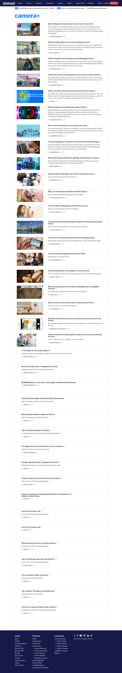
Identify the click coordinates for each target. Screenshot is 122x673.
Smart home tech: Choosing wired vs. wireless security (74, 75)
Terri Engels (54, 309)
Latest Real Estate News (40, 667)
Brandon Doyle (55, 85)
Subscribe (114, 3)
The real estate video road (35, 575)
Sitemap (17, 653)
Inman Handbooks (38, 660)
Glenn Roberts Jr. (30, 372)
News (20, 3)
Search (100, 3)
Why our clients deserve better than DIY (67, 191)
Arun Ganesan (55, 212)
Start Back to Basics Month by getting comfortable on (73, 158)
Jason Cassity (55, 230)
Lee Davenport (55, 260)
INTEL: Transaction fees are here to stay (73, 8)
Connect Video (37, 663)
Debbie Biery (54, 152)
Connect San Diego (41, 651)
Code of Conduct (20, 660)
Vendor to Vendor (62, 648)
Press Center (19, 655)
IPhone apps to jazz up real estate (39, 543)
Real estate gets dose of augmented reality (39, 366)
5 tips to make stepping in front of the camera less (71, 174)
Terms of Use (19, 665)
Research (39, 3)
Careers (17, 658)
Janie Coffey (54, 277)
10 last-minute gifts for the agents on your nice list (68, 271)
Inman (52, 101)
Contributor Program (61, 651)
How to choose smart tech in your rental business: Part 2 (71, 303)
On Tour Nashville (40, 655)
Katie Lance (28, 484)
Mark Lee (53, 294)
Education (50, 3)
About (69, 3)
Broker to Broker (62, 646)
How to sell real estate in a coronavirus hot (67, 125)
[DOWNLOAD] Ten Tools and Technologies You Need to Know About (48, 382)
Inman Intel (36, 643)
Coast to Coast (61, 641)
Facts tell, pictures (31, 511)
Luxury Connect (40, 653)
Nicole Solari (54, 166)
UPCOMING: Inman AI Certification (97, 8)
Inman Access (37, 641)
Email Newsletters (38, 665)
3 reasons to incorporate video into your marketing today (71, 238)
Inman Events (36, 646)
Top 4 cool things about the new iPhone (38, 559)
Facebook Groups (60, 639)
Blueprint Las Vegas (41, 658)
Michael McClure (30, 385)
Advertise (18, 646)
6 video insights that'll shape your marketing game (71, 58)
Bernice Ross (28, 357)
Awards (60, 3)
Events (28, 3)
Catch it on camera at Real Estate (39, 607)
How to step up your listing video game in (67, 107)
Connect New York (40, 648)
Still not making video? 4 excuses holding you (69, 42)
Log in (106, 3)
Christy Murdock (56, 36)
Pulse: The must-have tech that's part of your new (71, 91)
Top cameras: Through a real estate (38, 591)
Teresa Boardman (56, 198)
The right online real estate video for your (43, 446)
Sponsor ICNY (19, 651)
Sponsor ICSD (19, 648)
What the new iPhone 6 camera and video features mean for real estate (74, 319)
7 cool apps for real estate (35, 350)
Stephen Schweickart (57, 329)
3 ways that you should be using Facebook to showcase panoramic (75, 222)
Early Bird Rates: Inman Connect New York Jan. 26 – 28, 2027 (37, 8)
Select (34, 639)
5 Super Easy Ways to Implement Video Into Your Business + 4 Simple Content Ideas (47, 495)
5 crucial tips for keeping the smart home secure (68, 206)
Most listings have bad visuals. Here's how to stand (70, 24)
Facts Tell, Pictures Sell (31, 527)
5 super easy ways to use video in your (41, 478)
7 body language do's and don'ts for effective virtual (73, 142)
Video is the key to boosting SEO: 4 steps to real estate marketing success (74, 335)
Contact (17, 641)
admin (26, 530)
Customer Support (20, 643)
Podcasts (91, 3)
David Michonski (56, 136)
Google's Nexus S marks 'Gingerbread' (40, 462)
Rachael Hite (54, 69)
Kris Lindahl (54, 53)
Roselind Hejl (54, 244)
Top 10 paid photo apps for (35, 430)
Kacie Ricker (54, 342)
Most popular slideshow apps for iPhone (38, 414)
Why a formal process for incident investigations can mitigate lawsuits (73, 287)
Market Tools (80, 3)
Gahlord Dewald (29, 452)
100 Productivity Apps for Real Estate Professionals (43, 398)
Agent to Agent (62, 643)
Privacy (17, 663)
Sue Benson (54, 180)
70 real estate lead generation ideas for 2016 (66, 254)
